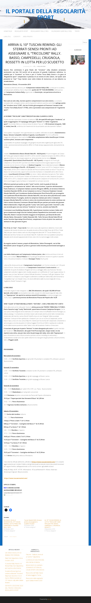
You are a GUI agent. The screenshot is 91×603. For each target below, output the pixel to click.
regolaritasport (42, 66)
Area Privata (27, 37)
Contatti (17, 37)
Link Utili (7, 37)
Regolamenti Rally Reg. (40, 31)
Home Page (8, 31)
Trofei (77, 31)
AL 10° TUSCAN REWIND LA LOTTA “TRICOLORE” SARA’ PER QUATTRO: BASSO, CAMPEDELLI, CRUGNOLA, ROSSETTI (53, 523)
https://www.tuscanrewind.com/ (43, 462)
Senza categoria (13, 536)
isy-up (49, 599)
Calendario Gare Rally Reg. (61, 31)
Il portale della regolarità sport (45, 14)
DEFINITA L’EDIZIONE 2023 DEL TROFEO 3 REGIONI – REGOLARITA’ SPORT (14, 588)
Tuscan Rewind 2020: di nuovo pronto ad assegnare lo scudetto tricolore (33, 522)
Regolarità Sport (21, 31)
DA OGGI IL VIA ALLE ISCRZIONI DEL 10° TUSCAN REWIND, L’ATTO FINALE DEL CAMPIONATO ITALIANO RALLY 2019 (12, 523)
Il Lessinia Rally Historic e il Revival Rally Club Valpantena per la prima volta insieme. (14, 566)
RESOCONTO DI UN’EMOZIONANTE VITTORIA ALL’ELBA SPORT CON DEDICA (35, 567)
